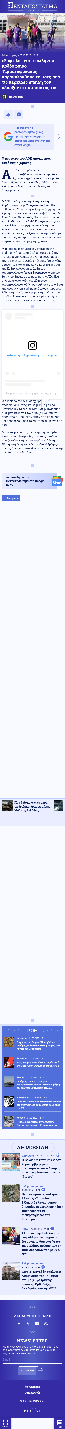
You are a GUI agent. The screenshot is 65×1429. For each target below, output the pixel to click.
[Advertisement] (32, 653)
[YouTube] (37, 1323)
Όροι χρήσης (32, 1386)
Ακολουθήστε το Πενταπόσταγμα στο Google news (25, 480)
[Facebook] (19, 1323)
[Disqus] (32, 874)
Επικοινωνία (32, 1392)
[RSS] (46, 1323)
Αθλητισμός (9, 55)
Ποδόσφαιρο (11, 498)
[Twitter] (28, 1323)
